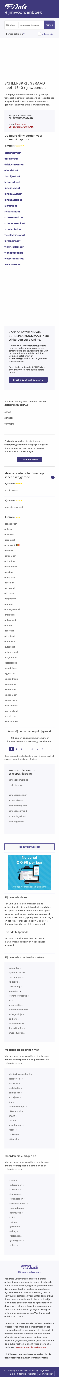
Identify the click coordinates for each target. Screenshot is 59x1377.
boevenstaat (11, 711)
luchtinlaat (10, 205)
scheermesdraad (14, 217)
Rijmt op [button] (10, 25)
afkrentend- (15, 1111)
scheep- (9, 417)
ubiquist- (13, 1139)
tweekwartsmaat (14, 234)
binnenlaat (10, 689)
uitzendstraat (12, 240)
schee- (8, 411)
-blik (11, 1217)
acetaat (8, 550)
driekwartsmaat (14, 164)
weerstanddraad (14, 258)
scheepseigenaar (18, 795)
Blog (12, 1373)
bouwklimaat (11, 721)
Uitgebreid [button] (47, 34)
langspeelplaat (13, 199)
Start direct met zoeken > (28, 380)
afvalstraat (11, 158)
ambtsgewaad (12, 609)
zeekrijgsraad (16, 785)
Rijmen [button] (49, 25)
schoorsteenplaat (14, 223)
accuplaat (9, 540)
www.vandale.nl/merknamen (30, 1347)
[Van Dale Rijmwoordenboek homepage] (17, 7)
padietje (13, 1018)
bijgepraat (9, 673)
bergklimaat (10, 657)
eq (10, 1000)
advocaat (9, 588)
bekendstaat (11, 652)
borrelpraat (10, 716)
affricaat (9, 593)
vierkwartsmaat (14, 246)
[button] (53, 477)
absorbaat (9, 534)
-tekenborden (16, 1198)
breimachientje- (17, 1106)
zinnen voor (21, 125)
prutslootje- (15, 1088)
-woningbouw (16, 1208)
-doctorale (14, 1194)
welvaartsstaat (13, 264)
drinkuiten (14, 968)
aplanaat (9, 625)
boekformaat (11, 705)
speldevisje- (15, 1078)
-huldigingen (15, 1185)
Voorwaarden (46, 1373)
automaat (9, 646)
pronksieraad (11, 490)
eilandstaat (11, 170)
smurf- (12, 1115)
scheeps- (9, 423)
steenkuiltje (15, 1005)
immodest (14, 991)
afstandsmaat (12, 152)
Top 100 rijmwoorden (29, 846)
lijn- (11, 1102)
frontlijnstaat (12, 176)
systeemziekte (16, 972)
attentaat (9, 636)
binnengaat (10, 684)
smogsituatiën (16, 1032)
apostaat (9, 630)
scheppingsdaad (17, 816)
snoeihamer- (15, 1125)
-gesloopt (14, 1226)
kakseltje (13, 981)
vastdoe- (13, 1083)
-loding (12, 1231)
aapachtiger (15, 977)
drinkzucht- (15, 1092)
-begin (12, 1180)
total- (12, 1120)
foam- (12, 1129)
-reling (12, 1222)
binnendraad (11, 679)
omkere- (13, 1134)
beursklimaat (11, 668)
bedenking (14, 986)
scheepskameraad (18, 779)
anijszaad (9, 614)
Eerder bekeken (14, 34)
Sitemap (21, 1373)
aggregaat (10, 598)
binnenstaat (10, 700)
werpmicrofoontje (18, 995)
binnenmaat (10, 694)
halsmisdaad (12, 182)
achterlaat (10, 561)
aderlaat (9, 582)
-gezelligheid (15, 1240)
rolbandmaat (12, 211)
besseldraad (10, 662)
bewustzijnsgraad (13, 507)
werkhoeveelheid (18, 1009)
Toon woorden (29, 459)
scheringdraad (16, 821)
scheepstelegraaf (18, 805)
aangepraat (10, 523)
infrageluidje (15, 1014)
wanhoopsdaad (13, 252)
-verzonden (15, 1235)
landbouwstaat (13, 193)
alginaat (8, 604)
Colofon (32, 1373)
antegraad (10, 620)
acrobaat (9, 572)
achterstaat (10, 566)
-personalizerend (17, 1203)
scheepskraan (16, 800)
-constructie (15, 1212)
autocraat (9, 641)
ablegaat (9, 529)
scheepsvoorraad (18, 811)
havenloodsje (16, 1023)
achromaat (10, 556)
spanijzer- (14, 1097)
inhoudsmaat (12, 187)
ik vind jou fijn (16, 1028)
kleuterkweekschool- (20, 1074)
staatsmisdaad (13, 229)
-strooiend (14, 1189)
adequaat (9, 577)
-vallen (12, 1245)
